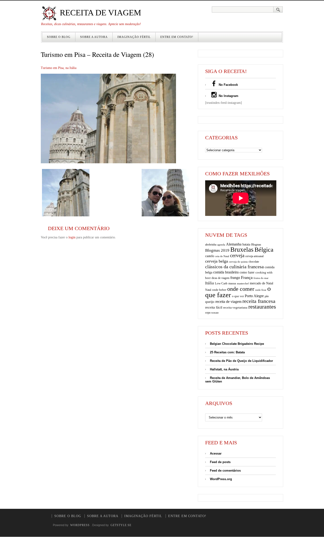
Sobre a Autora (94, 37)
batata (246, 244)
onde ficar (260, 289)
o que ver (238, 296)
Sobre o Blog (58, 37)
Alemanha (233, 244)
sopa (207, 312)
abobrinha (210, 244)
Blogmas (256, 244)
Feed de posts (220, 462)
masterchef (243, 283)
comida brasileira (226, 272)
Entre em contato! (176, 37)
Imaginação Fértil (134, 37)
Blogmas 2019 (217, 250)
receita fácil (213, 307)
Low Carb (221, 283)
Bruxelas (242, 249)
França (247, 277)
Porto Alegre (254, 296)
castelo (209, 256)
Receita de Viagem (99, 12)
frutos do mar (261, 278)
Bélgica (264, 249)
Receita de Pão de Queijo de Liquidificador (241, 361)
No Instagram (228, 96)
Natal (208, 289)
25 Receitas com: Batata (227, 352)
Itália (209, 283)
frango (235, 277)
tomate (215, 312)
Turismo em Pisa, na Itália (58, 68)
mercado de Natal (261, 283)
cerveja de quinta (238, 261)
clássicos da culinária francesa (234, 266)
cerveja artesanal (254, 256)
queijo (209, 302)
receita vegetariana (235, 307)
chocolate (254, 261)
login (72, 237)
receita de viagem (228, 302)
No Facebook (228, 84)
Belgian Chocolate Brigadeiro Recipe (237, 344)
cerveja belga (216, 261)
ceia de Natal (222, 256)
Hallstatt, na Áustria (224, 369)
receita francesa (258, 301)
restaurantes (262, 307)
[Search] (278, 9)
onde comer (240, 289)
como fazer (247, 272)
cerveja (237, 255)
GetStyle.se (121, 525)
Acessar (216, 453)
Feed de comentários (225, 470)
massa (232, 283)
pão (267, 296)
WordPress (80, 525)
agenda (221, 244)
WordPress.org (221, 479)
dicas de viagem (220, 278)
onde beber (219, 289)
